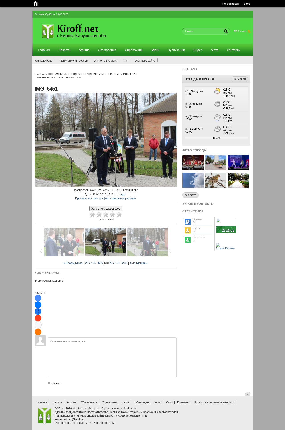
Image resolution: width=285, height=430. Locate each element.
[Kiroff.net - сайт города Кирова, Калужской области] (86, 40)
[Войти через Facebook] (38, 311)
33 (126, 263)
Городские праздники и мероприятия (94, 74)
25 (94, 263)
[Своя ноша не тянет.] (215, 186)
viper (123, 194)
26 (98, 263)
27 (102, 263)
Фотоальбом (57, 74)
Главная (40, 74)
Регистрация (230, 3)
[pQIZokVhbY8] (238, 169)
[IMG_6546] (193, 186)
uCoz (111, 422)
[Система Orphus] (226, 233)
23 (86, 263)
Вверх (247, 394)
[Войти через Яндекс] (38, 318)
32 (122, 263)
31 (118, 263)
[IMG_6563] (215, 169)
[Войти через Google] (38, 325)
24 (90, 263)
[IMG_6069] (193, 169)
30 (114, 263)
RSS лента (240, 31)
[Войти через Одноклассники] (38, 332)
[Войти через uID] (38, 298)
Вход (247, 3)
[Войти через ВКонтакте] (38, 304)
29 (110, 263)
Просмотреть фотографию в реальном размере (105, 198)
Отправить (55, 383)
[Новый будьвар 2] (238, 186)
